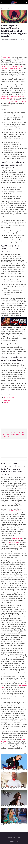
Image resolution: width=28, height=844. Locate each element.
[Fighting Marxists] (14, 321)
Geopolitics (10, 837)
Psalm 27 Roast (17, 539)
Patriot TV (15, 841)
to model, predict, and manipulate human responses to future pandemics (13, 66)
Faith (14, 837)
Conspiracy (13, 836)
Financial (22, 836)
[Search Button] (26, 2)
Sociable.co (7, 400)
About (4, 836)
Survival (18, 837)
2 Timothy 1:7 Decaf (13, 542)
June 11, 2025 (21, 39)
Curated (9, 8)
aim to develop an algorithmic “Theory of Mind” (13, 101)
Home (2, 8)
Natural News (6, 57)
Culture (18, 836)
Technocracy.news (9, 397)
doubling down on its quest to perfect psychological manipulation (12, 97)
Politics (7, 836)
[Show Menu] (1, 2)
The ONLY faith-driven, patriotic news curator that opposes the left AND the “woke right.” (13, 434)
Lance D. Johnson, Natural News (9, 39)
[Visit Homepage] (14, 2)
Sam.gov (6, 403)
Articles (5, 8)
